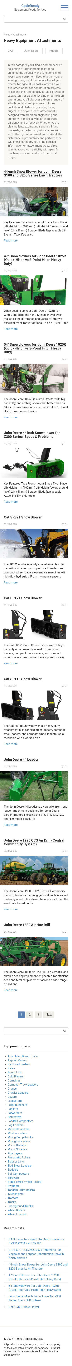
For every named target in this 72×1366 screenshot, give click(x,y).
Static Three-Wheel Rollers (24, 1182)
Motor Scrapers (17, 1149)
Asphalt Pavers (17, 1060)
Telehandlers (16, 1194)
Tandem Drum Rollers (21, 1190)
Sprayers (13, 1177)
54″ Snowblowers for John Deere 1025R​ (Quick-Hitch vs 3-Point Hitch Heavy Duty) (35, 348)
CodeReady (30, 6)
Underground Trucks (20, 1206)
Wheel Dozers (16, 1210)
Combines (14, 1080)
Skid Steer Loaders (19, 1165)
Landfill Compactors (20, 1121)
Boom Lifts (15, 1072)
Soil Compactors (18, 1173)
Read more (11, 240)
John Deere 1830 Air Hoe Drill (27, 925)
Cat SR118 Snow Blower (23, 679)
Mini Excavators (17, 1133)
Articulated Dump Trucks (23, 1056)
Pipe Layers (15, 1153)
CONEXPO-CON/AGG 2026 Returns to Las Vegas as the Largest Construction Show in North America (36, 1254)
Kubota (54, 50)
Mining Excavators (19, 1141)
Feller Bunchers (17, 1105)
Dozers (12, 1096)
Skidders (13, 1169)
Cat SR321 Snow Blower (23, 517)
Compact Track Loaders (23, 1084)
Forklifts (13, 1109)
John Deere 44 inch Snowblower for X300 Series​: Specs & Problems (32, 435)
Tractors (13, 1198)
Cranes (12, 1088)
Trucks (12, 1202)
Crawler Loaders (18, 1092)
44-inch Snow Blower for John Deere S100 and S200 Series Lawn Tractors (33, 173)
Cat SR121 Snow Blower (23, 598)
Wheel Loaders (17, 1214)
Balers (12, 1068)
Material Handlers (19, 1129)
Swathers (14, 1186)
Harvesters (15, 1117)
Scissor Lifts (16, 1161)
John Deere (31, 50)
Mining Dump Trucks (20, 1137)
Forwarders (15, 1113)
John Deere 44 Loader (21, 759)
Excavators (15, 1101)
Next (49, 1014)
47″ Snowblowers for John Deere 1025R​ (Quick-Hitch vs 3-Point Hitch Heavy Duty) (35, 260)
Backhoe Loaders (19, 1064)
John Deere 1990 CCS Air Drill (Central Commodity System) (34, 842)
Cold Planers (16, 1076)
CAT (10, 50)
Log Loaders (16, 1125)
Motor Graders (17, 1145)
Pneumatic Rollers (19, 1157)
